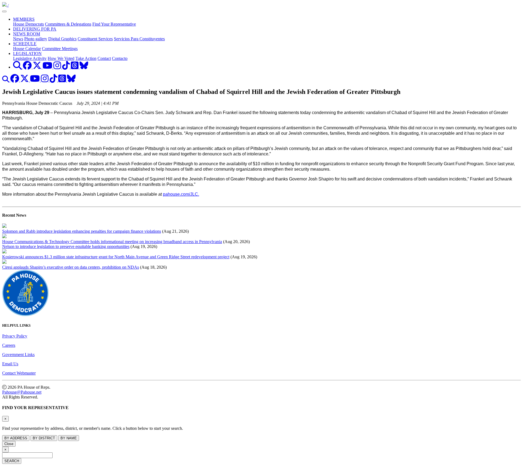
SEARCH (11, 461)
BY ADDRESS (15, 438)
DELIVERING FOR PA (34, 29)
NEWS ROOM (26, 34)
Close (8, 444)
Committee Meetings (60, 48)
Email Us (10, 363)
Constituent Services (95, 38)
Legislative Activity (30, 58)
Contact (104, 58)
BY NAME (68, 438)
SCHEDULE (25, 43)
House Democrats (28, 24)
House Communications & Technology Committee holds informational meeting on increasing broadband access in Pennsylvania (112, 241)
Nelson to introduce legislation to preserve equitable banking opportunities (65, 246)
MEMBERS (24, 19)
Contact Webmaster (19, 373)
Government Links (18, 354)
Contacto (119, 58)
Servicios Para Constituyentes (139, 38)
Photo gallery (35, 38)
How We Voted (61, 58)
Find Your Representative (114, 24)
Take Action (85, 58)
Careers (8, 345)
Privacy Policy (14, 336)
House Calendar (27, 48)
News (18, 38)
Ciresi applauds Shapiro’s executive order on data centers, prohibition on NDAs (70, 267)
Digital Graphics (62, 38)
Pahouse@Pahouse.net (21, 392)
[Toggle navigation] (4, 11)
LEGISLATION (27, 53)
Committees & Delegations (68, 24)
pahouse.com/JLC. (181, 194)
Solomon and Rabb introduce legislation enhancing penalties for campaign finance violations (81, 231)
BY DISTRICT (44, 438)
